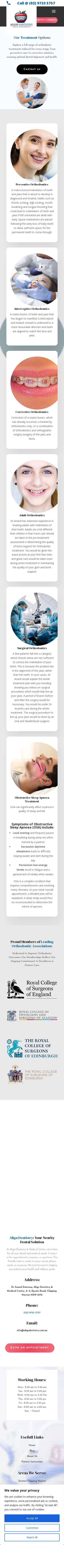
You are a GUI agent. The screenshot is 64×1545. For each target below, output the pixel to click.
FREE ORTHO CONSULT (43, 20)
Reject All (32, 1537)
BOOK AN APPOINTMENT (29, 1348)
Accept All (32, 1518)
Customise (32, 1527)
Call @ (36, 3)
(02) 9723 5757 (32, 1312)
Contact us (32, 69)
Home (32, 1445)
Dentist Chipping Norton (32, 1481)
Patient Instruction (32, 1461)
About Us (32, 1456)
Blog (32, 1450)
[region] (32, 1514)
